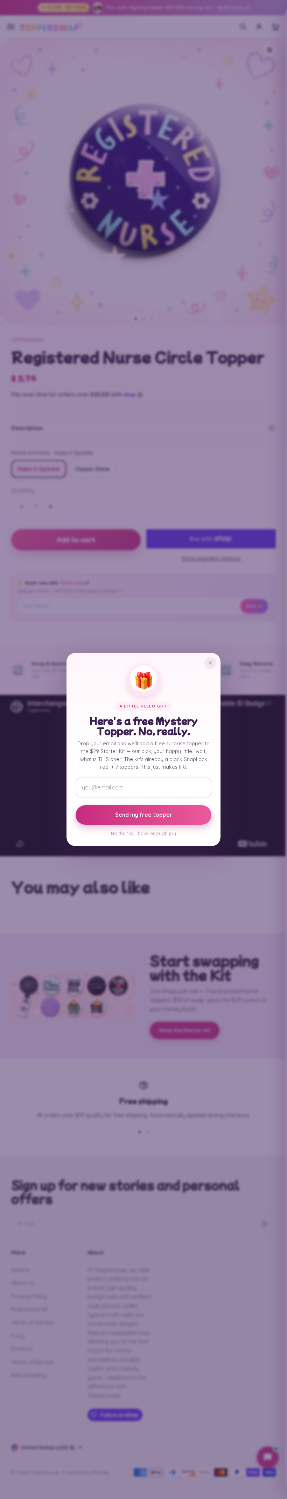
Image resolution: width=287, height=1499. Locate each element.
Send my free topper (143, 814)
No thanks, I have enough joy (143, 833)
